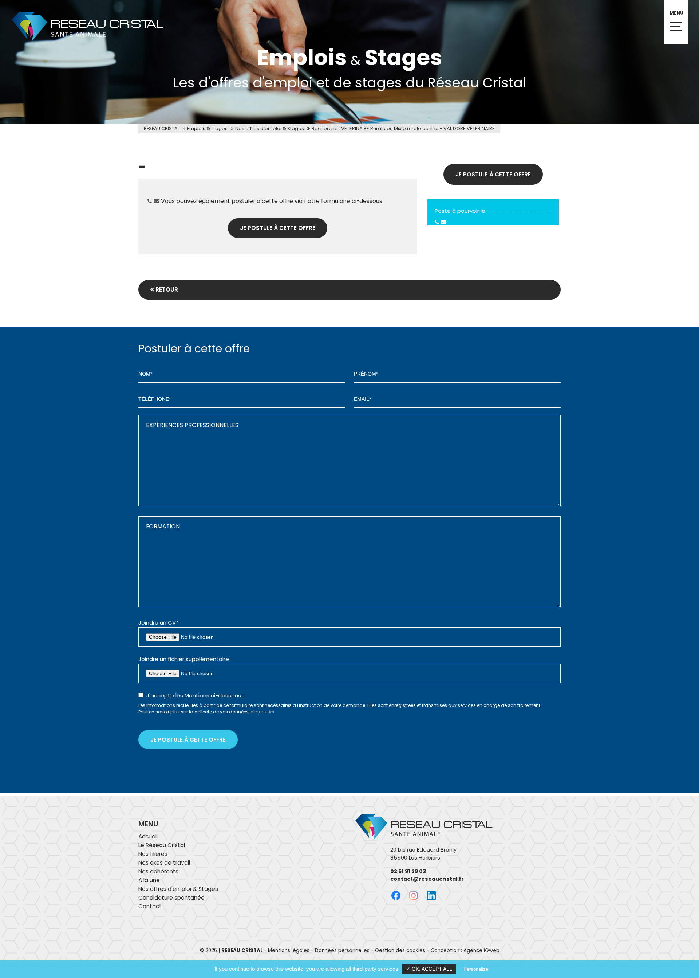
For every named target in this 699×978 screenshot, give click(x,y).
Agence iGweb (481, 950)
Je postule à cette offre (277, 228)
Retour (166, 289)
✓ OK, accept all (429, 969)
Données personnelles (342, 950)
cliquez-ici (262, 712)
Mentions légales (288, 950)
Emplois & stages (207, 128)
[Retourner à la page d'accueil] (82, 42)
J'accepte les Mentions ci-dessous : (195, 695)
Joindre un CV (158, 622)
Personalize (475, 969)
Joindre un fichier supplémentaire (183, 659)
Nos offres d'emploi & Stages (269, 128)
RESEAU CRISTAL (161, 128)
